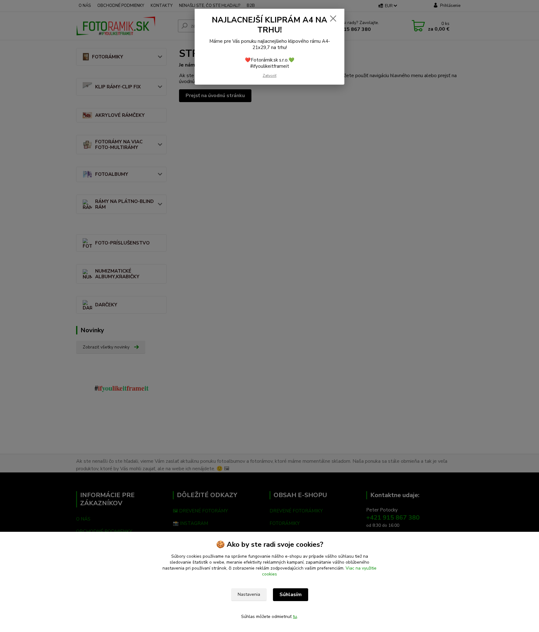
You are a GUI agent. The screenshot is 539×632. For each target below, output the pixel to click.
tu (295, 617)
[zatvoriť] (333, 18)
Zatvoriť (269, 75)
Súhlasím (290, 594)
